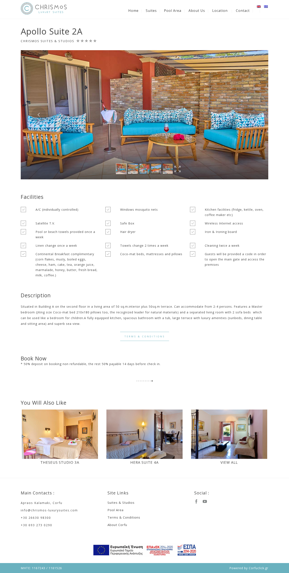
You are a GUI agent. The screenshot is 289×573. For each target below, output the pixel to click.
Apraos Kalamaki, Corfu (41, 503)
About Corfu (117, 525)
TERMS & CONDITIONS (144, 336)
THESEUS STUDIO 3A (59, 462)
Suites (151, 10)
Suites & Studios (121, 502)
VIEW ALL (229, 462)
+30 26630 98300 (36, 518)
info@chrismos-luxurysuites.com (49, 510)
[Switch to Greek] (266, 6)
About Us (197, 10)
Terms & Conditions (123, 517)
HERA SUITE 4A (144, 462)
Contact (243, 10)
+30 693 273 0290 (36, 525)
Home (133, 10)
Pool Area (172, 10)
